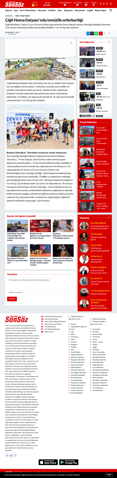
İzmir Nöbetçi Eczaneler (53, 316)
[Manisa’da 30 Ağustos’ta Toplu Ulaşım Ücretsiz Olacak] (40, 226)
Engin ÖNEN (96, 245)
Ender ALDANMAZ (98, 267)
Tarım (73, 339)
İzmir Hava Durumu (51, 319)
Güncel (8, 10)
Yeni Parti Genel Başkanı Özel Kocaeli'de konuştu (101, 53)
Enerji (73, 334)
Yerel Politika (75, 352)
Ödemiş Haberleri (77, 385)
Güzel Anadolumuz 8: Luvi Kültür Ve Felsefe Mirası (100, 227)
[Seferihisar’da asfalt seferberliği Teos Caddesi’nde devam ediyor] (17, 226)
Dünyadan (80, 10)
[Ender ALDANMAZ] (84, 270)
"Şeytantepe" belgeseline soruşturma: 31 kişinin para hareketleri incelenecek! (102, 64)
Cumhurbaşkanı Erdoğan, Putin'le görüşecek (102, 87)
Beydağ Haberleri (99, 360)
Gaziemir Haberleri (78, 370)
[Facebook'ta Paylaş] (88, 33)
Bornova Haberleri (77, 362)
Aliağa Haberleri (77, 355)
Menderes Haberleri (100, 380)
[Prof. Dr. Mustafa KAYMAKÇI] (84, 303)
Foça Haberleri (98, 367)
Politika (52, 10)
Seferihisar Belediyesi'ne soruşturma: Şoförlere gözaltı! (102, 76)
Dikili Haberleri (76, 367)
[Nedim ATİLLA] (84, 259)
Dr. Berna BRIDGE (98, 223)
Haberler (8, 16)
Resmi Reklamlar (77, 393)
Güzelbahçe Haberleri (101, 370)
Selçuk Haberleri (77, 388)
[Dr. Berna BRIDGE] (84, 226)
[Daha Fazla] (101, 33)
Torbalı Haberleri (77, 390)
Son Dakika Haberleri (52, 329)
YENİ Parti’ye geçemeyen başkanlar (100, 249)
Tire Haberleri (98, 388)
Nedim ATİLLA (96, 256)
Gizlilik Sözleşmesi (99, 319)
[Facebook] (7, 455)
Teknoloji (96, 350)
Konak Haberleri (77, 380)
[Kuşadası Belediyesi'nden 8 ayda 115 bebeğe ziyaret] (63, 226)
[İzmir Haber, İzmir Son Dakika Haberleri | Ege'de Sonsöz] (15, 4)
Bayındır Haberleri (77, 357)
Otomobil (96, 337)
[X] (11, 455)
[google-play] (69, 462)
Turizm (95, 339)
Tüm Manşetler (50, 327)
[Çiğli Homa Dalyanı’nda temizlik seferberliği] (40, 59)
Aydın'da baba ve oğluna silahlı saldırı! (102, 110)
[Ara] (111, 4)
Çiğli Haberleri (98, 365)
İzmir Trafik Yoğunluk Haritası (55, 321)
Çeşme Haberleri (77, 365)
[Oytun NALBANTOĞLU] (84, 292)
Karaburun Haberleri (100, 372)
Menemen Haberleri (78, 383)
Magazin (68, 10)
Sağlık (90, 10)
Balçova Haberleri (99, 355)
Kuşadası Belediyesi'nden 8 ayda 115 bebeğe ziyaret (63, 236)
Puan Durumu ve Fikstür (53, 324)
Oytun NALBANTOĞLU (100, 291)
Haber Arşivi (49, 332)
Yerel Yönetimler (28, 10)
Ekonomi (42, 10)
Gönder (12, 299)
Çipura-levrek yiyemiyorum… (97, 261)
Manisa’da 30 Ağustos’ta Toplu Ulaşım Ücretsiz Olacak (40, 236)
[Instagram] (15, 455)
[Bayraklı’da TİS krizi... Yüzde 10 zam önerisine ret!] (17, 250)
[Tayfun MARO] (84, 237)
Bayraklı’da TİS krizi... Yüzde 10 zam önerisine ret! (17, 261)
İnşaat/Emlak (97, 334)
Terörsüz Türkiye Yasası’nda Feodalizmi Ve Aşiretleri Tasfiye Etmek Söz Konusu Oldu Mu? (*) (100, 307)
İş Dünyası (74, 337)
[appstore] (48, 462)
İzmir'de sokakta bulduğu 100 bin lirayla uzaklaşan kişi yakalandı (103, 98)
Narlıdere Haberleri (100, 383)
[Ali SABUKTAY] (84, 281)
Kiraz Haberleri (76, 377)
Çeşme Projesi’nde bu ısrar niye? (100, 283)
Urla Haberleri (98, 390)
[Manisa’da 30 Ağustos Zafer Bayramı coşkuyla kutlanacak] (63, 250)
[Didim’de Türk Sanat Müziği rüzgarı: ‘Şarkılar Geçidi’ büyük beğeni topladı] (40, 250)
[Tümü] (109, 42)
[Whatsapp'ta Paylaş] (96, 33)
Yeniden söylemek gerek (98, 238)
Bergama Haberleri (78, 360)
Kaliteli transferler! (98, 294)
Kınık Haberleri (98, 377)
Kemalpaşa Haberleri (100, 375)
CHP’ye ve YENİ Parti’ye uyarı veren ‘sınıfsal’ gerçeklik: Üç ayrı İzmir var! (100, 272)
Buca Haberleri (98, 362)
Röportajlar (100, 10)
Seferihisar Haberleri (100, 385)
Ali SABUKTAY (96, 278)
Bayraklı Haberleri (99, 357)
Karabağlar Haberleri (78, 372)
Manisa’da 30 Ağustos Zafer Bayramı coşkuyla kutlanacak (63, 261)
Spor (60, 10)
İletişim (73, 324)
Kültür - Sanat (98, 342)
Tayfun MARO (96, 234)
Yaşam (95, 344)
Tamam (109, 474)
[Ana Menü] (111, 10)
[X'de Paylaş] (92, 33)
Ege (16, 10)
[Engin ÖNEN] (84, 248)
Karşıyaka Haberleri (78, 375)
